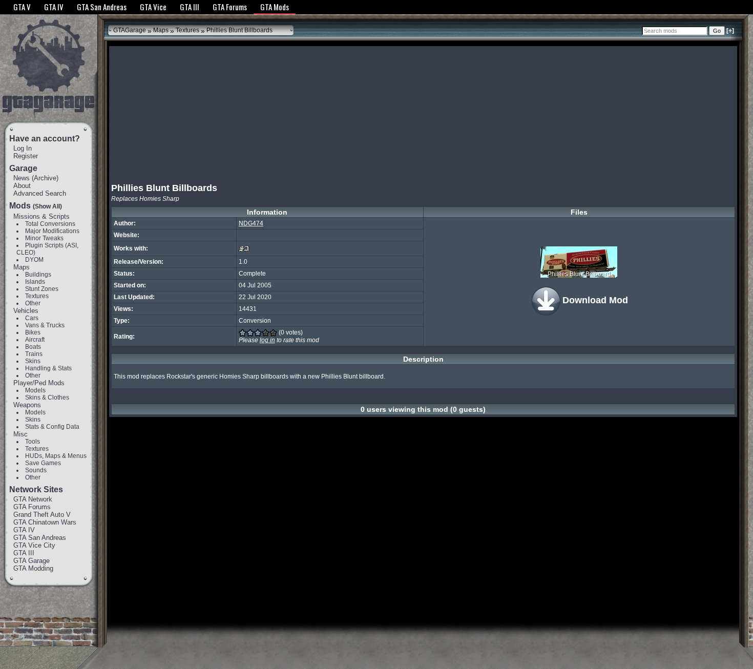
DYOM (34, 259)
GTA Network (32, 499)
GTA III (23, 553)
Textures (37, 296)
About (22, 186)
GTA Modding (33, 568)
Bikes (32, 332)
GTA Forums (32, 507)
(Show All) (47, 206)
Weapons (27, 405)
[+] (730, 30)
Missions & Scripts (41, 216)
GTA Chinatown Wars (44, 522)
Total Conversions (50, 223)
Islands (35, 281)
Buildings (38, 274)
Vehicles (25, 311)
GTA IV (24, 530)
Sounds (36, 470)
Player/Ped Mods (39, 383)
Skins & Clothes (47, 397)
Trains (34, 354)
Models (35, 390)
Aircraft (35, 339)
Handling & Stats (48, 368)
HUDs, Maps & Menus (56, 455)
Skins (32, 361)
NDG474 (251, 223)
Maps (21, 267)
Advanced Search (39, 193)
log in (267, 340)
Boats (33, 346)
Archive (45, 178)
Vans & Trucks (45, 325)
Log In (22, 148)
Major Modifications (52, 231)
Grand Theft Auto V (42, 514)
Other (32, 303)
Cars (31, 318)
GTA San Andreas (39, 537)
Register (25, 156)
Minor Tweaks (44, 238)
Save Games (43, 463)
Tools (32, 441)
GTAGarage (129, 30)
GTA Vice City (34, 545)
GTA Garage (31, 561)
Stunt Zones (41, 288)
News (21, 178)
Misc (20, 434)
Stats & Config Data (52, 426)
